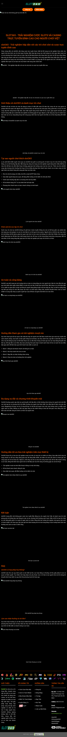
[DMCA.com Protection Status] (39, 734)
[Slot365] (33, 3)
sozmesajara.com (56, 713)
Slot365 (3, 689)
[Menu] (2, 4)
